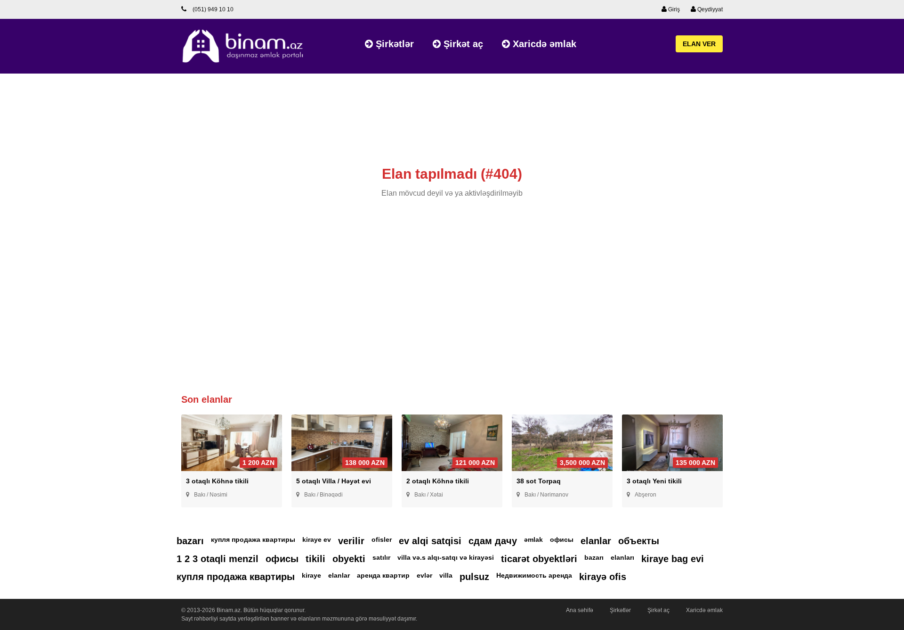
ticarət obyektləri (539, 559)
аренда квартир (383, 575)
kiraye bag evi (672, 559)
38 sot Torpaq (539, 481)
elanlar (596, 541)
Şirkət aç (462, 44)
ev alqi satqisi (430, 541)
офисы (561, 539)
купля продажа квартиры (253, 539)
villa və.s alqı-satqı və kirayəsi (445, 557)
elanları (622, 557)
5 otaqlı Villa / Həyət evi (333, 481)
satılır (381, 557)
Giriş (673, 9)
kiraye (311, 575)
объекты (638, 541)
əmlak (533, 539)
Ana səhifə (579, 610)
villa (445, 575)
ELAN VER (699, 44)
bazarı (190, 541)
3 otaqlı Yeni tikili (654, 481)
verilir (351, 541)
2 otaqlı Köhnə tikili (437, 481)
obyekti (348, 559)
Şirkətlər (393, 44)
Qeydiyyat (709, 9)
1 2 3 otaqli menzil (217, 559)
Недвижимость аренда (534, 575)
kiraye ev (316, 539)
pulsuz (474, 577)
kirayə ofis (602, 577)
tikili (315, 559)
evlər (424, 575)
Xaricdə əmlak (543, 44)
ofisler (381, 539)
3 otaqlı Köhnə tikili (217, 481)
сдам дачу (492, 541)
